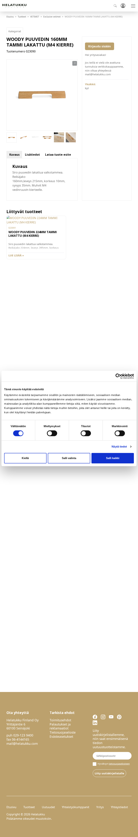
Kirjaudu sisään (99, 46)
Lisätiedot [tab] (32, 155)
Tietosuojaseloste (63, 732)
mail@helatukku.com (22, 743)
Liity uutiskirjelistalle (109, 773)
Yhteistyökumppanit (75, 807)
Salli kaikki (112, 458)
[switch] (52, 433)
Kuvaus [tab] (14, 155)
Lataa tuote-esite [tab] (58, 155)
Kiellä (25, 458)
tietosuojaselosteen (119, 763)
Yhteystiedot (119, 807)
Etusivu (10, 16)
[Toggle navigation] (133, 6)
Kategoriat (14, 31)
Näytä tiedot (119, 446)
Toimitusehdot (60, 720)
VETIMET (34, 16)
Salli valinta (69, 458)
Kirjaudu (122, 6)
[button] (74, 63)
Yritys (100, 807)
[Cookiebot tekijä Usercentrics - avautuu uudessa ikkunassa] (118, 376)
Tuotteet (22, 16)
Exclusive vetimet (52, 16)
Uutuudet (48, 807)
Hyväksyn (113, 763)
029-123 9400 (23, 735)
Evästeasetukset (61, 736)
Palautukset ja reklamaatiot (60, 726)
